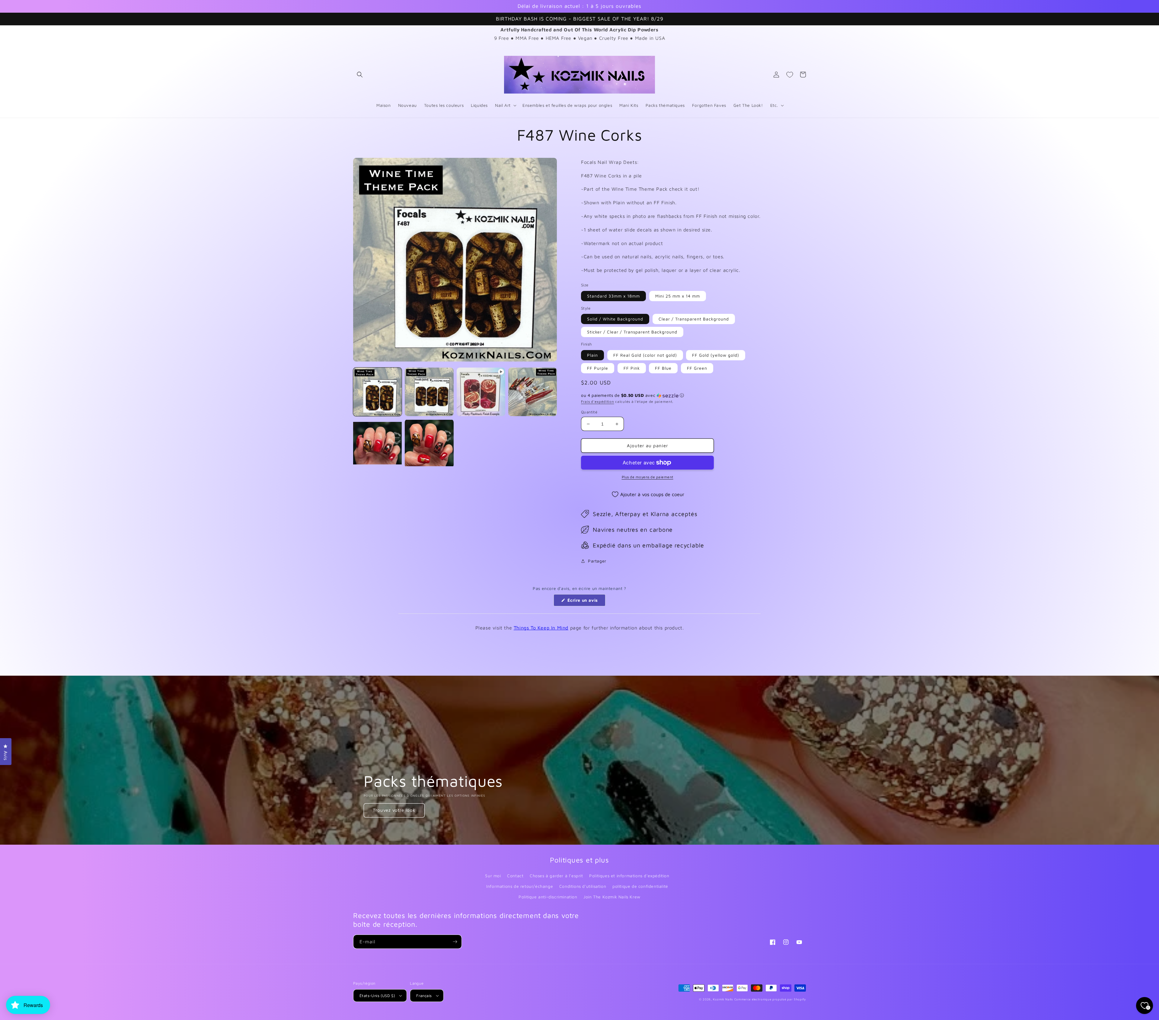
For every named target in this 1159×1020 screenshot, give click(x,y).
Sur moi (493, 875)
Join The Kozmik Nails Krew (611, 896)
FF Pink (632, 368)
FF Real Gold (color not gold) (645, 355)
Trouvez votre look (394, 810)
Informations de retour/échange (519, 886)
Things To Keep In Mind (541, 627)
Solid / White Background (615, 318)
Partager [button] (597, 560)
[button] (359, 74)
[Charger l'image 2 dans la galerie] (429, 392)
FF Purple (597, 368)
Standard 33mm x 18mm (613, 295)
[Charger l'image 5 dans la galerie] (429, 443)
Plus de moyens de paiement (647, 477)
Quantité (589, 412)
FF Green (697, 368)
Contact (515, 875)
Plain (592, 355)
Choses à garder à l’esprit (556, 875)
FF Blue (663, 368)
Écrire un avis (585, 601)
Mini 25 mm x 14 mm (677, 295)
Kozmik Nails (723, 999)
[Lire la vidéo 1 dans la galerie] (481, 392)
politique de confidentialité (640, 886)
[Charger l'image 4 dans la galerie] (377, 443)
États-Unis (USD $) (377, 995)
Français (424, 995)
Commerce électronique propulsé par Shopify (770, 999)
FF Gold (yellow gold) (715, 355)
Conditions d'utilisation (582, 886)
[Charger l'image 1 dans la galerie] (377, 392)
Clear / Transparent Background (694, 318)
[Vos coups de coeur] (789, 74)
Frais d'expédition (597, 401)
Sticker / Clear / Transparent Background (632, 331)
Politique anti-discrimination (548, 896)
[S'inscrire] (454, 942)
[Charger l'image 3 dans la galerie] (532, 392)
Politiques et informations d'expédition (629, 875)
